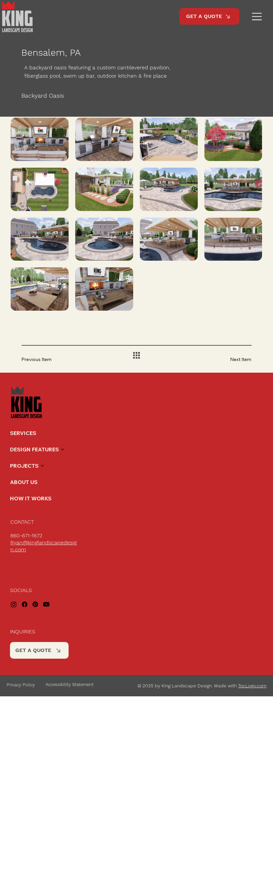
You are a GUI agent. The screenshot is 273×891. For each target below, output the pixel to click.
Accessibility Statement (70, 684)
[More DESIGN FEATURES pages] (62, 449)
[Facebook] (24, 604)
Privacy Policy (21, 684)
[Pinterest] (35, 604)
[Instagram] (13, 604)
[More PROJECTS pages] (42, 465)
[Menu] (257, 16)
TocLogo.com (252, 685)
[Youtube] (46, 604)
